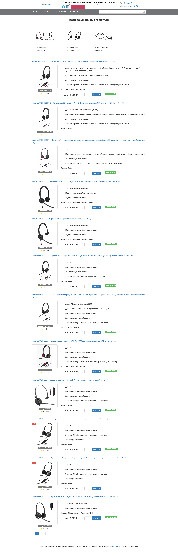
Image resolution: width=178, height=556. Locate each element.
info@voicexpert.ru (114, 546)
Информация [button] (61, 12)
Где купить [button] (74, 12)
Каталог (36, 12)
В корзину (96, 95)
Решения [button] (47, 12)
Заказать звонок (77, 7)
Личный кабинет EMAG (129, 6)
